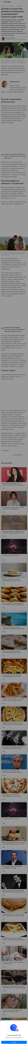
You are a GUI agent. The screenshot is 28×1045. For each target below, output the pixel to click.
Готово (14, 1042)
